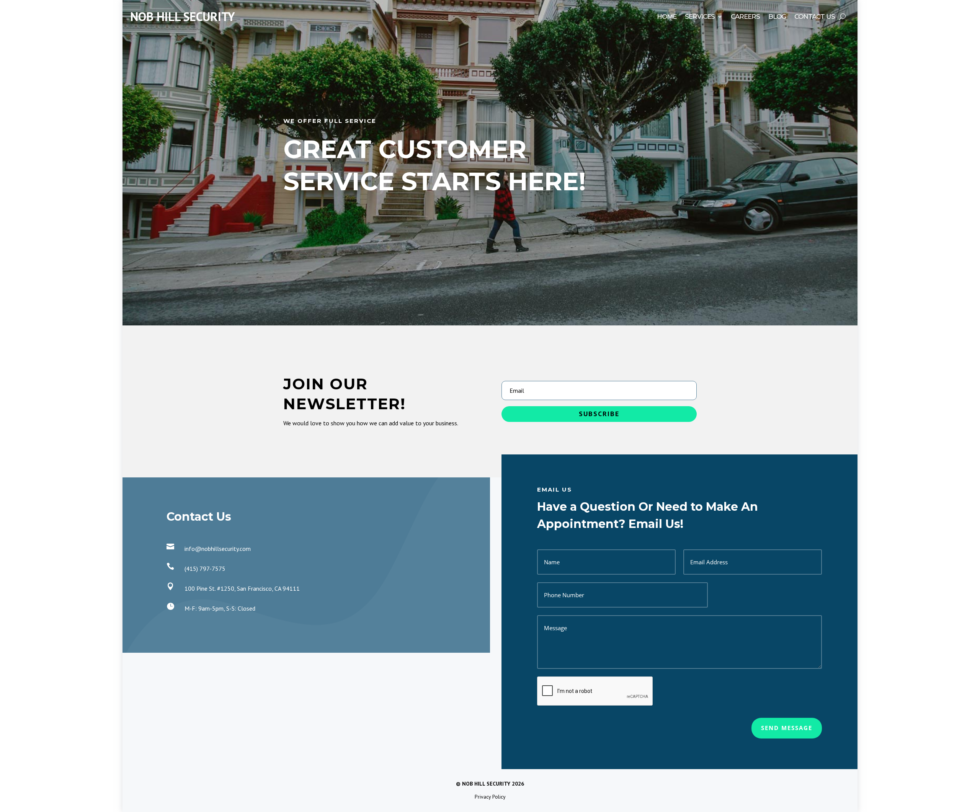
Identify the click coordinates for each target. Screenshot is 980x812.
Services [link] (700, 17)
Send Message (786, 728)
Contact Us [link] (814, 17)
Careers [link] (745, 17)
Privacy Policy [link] (490, 796)
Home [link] (666, 17)
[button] (599, 414)
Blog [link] (777, 17)
